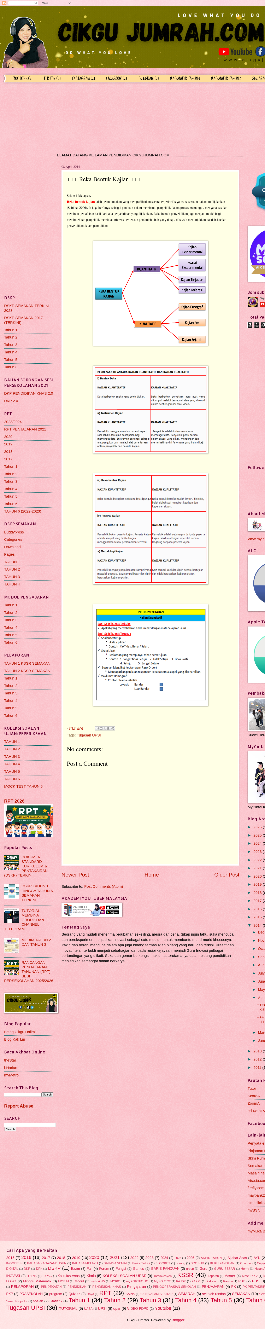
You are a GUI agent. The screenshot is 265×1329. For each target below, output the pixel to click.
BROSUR (197, 1263)
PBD (241, 1281)
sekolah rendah (214, 1294)
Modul (79, 1281)
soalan (38, 1301)
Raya (90, 1294)
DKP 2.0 (11, 401)
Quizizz (74, 1294)
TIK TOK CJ (52, 79)
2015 (258, 917)
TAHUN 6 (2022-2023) (22, 511)
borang (180, 1263)
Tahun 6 (10, 367)
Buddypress (14, 532)
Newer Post (75, 875)
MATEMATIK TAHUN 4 (185, 79)
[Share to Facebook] (109, 728)
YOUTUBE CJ (23, 79)
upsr (116, 1308)
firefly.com (256, 1188)
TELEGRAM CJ (148, 79)
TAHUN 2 (12, 569)
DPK (39, 1268)
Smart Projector (17, 1301)
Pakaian (211, 1281)
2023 (258, 851)
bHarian (10, 1067)
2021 (258, 868)
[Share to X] (105, 728)
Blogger (178, 1320)
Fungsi (121, 1269)
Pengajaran (136, 1286)
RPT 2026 (14, 801)
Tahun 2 (10, 337)
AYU (257, 1258)
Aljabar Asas (237, 1258)
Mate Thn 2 (250, 1276)
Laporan (213, 1276)
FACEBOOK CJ (116, 79)
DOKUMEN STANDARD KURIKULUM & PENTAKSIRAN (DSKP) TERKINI (26, 866)
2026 (258, 827)
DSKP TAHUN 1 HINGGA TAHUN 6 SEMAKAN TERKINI (37, 893)
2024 (258, 843)
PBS (255, 1281)
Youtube (163, 1308)
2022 (258, 860)
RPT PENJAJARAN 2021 (25, 429)
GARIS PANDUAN (165, 1269)
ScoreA (254, 1096)
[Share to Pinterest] (113, 728)
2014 (258, 925)
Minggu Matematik (37, 1281)
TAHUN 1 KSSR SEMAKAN (27, 663)
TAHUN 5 (12, 771)
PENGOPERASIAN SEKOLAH (174, 1286)
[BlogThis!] (101, 728)
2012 (258, 1059)
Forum (104, 1269)
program (55, 1294)
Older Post (226, 875)
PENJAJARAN (213, 1287)
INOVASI (13, 1276)
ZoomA (254, 1103)
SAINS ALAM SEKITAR (156, 1294)
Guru (203, 1269)
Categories (13, 539)
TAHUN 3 (12, 576)
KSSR (185, 1274)
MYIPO (115, 1281)
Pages (9, 554)
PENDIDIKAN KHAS (106, 1286)
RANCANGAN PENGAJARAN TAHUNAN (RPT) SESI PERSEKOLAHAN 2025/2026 (28, 971)
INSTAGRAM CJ (83, 79)
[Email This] (97, 728)
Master (229, 1276)
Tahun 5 (10, 359)
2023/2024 (13, 422)
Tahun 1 (10, 330)
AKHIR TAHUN (211, 1258)
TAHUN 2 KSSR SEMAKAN (27, 671)
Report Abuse (18, 1106)
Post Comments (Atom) (103, 886)
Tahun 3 (10, 344)
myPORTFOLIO (137, 1281)
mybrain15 (97, 1281)
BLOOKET (162, 1263)
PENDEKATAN (51, 1286)
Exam (75, 1269)
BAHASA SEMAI (115, 1263)
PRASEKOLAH (31, 1294)
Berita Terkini (141, 1263)
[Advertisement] (131, 118)
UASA (88, 1308)
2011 (257, 1067)
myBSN (254, 1210)
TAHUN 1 (12, 562)
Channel (245, 1263)
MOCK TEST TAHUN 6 (23, 786)
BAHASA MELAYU (85, 1263)
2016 (258, 909)
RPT (105, 1292)
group (190, 1268)
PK (233, 1287)
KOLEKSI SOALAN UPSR (124, 1275)
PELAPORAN (22, 1286)
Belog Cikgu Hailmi (20, 1032)
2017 (8, 459)
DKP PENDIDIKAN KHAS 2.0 (28, 393)
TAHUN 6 (12, 779)
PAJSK (181, 1281)
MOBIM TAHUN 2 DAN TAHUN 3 (36, 942)
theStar (10, 1060)
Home (152, 875)
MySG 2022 (162, 1281)
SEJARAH (186, 1294)
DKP (27, 1268)
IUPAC (47, 1276)
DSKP (54, 1268)
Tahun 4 (10, 352)
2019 (8, 444)
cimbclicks (256, 1203)
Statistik (56, 1301)
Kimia (91, 1275)
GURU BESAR (224, 1268)
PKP (9, 1294)
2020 (8, 436)
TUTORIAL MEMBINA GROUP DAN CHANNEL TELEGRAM (24, 919)
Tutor (252, 1088)
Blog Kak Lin (14, 1039)
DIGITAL (12, 1268)
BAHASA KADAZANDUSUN (46, 1263)
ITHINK (32, 1276)
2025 (258, 835)
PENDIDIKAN (77, 1286)
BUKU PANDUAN (222, 1263)
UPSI (102, 1308)
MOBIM (63, 1281)
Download (12, 547)
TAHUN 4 (12, 584)
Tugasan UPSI (89, 735)
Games (138, 1269)
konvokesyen (162, 1276)
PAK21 (196, 1281)
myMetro (11, 1075)
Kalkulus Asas (69, 1276)
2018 (8, 451)
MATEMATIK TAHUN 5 (226, 79)
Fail (89, 1269)
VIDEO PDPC (137, 1309)
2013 (258, 1051)
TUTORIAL (68, 1308)
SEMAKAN (241, 1294)
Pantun (228, 1281)
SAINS (130, 1294)
